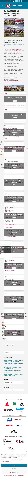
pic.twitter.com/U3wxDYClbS (13, 136)
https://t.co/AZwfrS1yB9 (10, 270)
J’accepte (15, 101)
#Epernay (6, 208)
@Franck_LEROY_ (8, 210)
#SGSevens (9, 44)
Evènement (16, 44)
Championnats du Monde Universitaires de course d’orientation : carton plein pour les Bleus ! (13, 364)
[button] (26, 452)
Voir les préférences (14, 472)
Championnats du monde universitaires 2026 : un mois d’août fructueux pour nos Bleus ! (13, 360)
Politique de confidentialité (18, 475)
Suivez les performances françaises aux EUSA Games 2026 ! (12, 371)
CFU (12, 44)
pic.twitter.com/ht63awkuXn (10, 224)
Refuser (14, 468)
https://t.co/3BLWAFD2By (11, 236)
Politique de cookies (8, 475)
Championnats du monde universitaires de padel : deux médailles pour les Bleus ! (13, 374)
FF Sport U (21, 44)
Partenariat (6, 45)
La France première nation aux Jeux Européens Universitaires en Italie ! (12, 367)
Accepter (14, 465)
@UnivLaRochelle (9, 227)
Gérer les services (5, 461)
